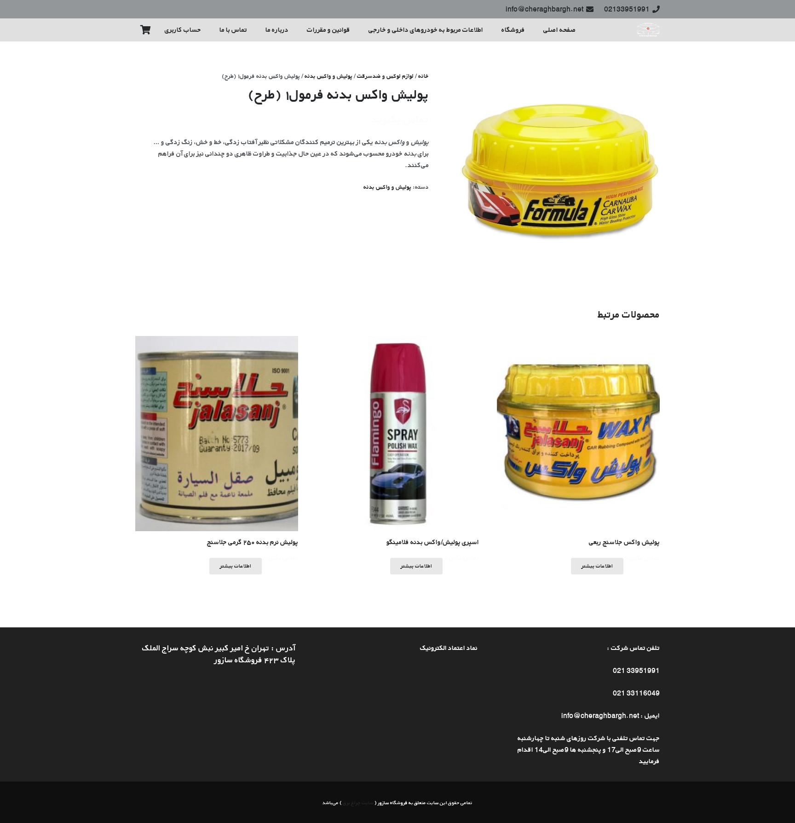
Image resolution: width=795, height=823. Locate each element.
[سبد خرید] (145, 29)
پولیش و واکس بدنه (328, 76)
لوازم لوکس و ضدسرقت (385, 76)
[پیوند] (648, 30)
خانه (423, 76)
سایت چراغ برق (358, 802)
